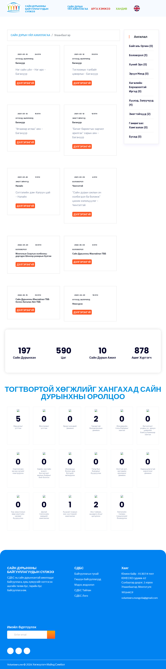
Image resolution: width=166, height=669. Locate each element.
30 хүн (94, 54)
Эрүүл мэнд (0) (138, 73)
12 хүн (94, 114)
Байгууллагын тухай (86, 573)
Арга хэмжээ (101, 8)
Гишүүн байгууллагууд (87, 579)
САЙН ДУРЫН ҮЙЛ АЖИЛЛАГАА (77, 7)
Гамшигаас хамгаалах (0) (138, 125)
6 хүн (94, 177)
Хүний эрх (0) (138, 64)
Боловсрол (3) (138, 55)
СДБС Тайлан (82, 590)
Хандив (121, 8)
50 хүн (38, 245)
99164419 (127, 592)
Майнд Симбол (56, 664)
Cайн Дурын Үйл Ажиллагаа (30, 35)
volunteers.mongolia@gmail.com (139, 597)
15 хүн (38, 114)
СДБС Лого (81, 595)
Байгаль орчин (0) (141, 46)
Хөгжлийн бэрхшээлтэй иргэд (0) (137, 87)
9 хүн (37, 177)
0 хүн (94, 245)
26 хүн (38, 54)
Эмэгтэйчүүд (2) (139, 114)
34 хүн (38, 295)
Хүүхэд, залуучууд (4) (141, 102)
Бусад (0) (135, 136)
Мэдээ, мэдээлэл (84, 584)
